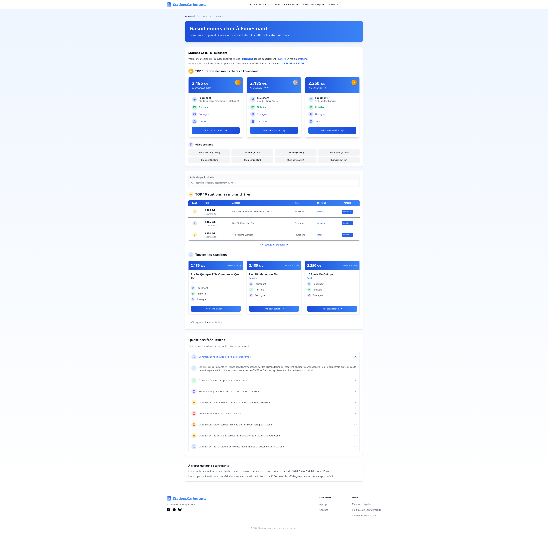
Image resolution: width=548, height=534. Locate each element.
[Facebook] (174, 510)
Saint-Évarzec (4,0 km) (209, 152)
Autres (332, 4)
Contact (323, 509)
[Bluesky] (180, 510)
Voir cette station (214, 130)
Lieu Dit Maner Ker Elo (243, 223)
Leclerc (202, 121)
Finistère (281, 58)
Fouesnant (300, 211)
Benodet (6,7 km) (252, 152)
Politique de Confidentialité (366, 509)
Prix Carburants (257, 4)
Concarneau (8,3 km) (338, 152)
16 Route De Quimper (242, 234)
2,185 (200, 83)
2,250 (316, 83)
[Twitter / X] (168, 510)
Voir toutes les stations (272, 244)
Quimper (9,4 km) (252, 160)
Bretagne (302, 58)
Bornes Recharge (311, 4)
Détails (346, 211)
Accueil (191, 16)
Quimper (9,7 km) (338, 160)
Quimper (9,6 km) (295, 160)
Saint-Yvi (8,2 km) (295, 152)
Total (318, 121)
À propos (324, 504)
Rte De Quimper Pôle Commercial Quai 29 (252, 211)
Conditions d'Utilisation (364, 515)
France (204, 16)
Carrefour (262, 121)
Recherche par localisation (202, 177)
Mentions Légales (361, 504)
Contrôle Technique (284, 4)
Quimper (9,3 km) (209, 160)
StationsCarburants (267, 528)
